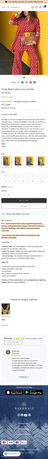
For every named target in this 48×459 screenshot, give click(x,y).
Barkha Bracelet (7, 316)
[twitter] (27, 82)
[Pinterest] (29, 415)
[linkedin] (35, 82)
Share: (13, 82)
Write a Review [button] (13, 342)
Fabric (3, 144)
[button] (3, 43)
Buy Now (24, 206)
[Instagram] (18, 415)
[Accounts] (40, 7)
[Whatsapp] (19, 82)
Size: (3, 172)
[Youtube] (26, 415)
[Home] (13, 7)
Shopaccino (14, 456)
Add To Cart (24, 200)
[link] (32, 7)
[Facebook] (22, 415)
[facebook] (23, 82)
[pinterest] (31, 82)
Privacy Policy (29, 453)
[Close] (45, 2)
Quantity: (4, 191)
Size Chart (9, 187)
